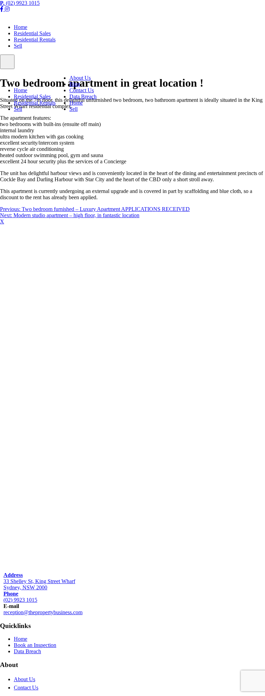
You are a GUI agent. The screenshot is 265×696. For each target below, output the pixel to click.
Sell (18, 46)
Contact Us (81, 90)
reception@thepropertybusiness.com (42, 612)
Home (20, 27)
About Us (80, 78)
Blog (74, 84)
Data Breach (83, 96)
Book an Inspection (35, 645)
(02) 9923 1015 (20, 3)
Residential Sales (32, 33)
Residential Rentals (35, 39)
